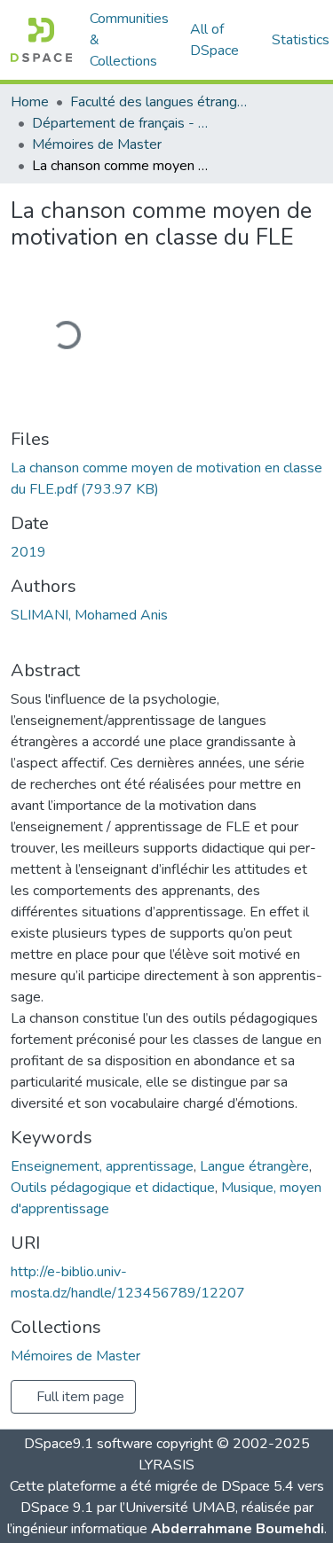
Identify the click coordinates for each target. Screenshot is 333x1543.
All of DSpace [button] (214, 39)
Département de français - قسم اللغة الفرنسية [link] (121, 123)
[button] (41, 40)
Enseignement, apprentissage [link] (102, 1166)
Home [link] (30, 102)
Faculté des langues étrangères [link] (159, 102)
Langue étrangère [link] (254, 1166)
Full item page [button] (78, 1397)
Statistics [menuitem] (300, 40)
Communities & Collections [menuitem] (129, 40)
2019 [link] (28, 552)
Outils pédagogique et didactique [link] (113, 1187)
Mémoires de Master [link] (97, 144)
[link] (166, 478)
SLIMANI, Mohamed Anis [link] (89, 615)
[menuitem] (220, 40)
